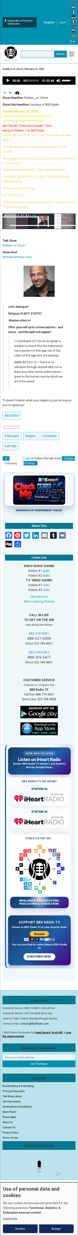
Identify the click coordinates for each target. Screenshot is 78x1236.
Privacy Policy (10, 1132)
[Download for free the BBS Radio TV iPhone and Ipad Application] (39, 728)
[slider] (31, 81)
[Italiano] (74, 21)
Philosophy (12, 436)
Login (27, 458)
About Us (7, 1122)
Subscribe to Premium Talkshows (20, 22)
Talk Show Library (12, 1096)
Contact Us (8, 1127)
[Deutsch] (74, 16)
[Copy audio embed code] (4, 93)
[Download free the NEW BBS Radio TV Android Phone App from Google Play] (39, 711)
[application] (39, 80)
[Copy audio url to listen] (10, 93)
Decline (20, 1228)
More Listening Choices (39, 601)
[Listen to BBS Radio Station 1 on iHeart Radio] (39, 797)
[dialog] (39, 1209)
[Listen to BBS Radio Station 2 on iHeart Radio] (39, 820)
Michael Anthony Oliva (17, 257)
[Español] (74, 35)
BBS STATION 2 (39, 652)
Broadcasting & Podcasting (18, 1086)
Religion (30, 436)
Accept (56, 1228)
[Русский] (74, 30)
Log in (62, 22)
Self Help (11, 446)
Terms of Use (10, 1137)
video (46, 585)
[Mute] (58, 80)
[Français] (74, 11)
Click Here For (39, 596)
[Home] (10, 54)
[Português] (74, 26)
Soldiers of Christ (13, 245)
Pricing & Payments (13, 1091)
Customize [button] (10, 1218)
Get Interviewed (11, 1101)
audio (46, 570)
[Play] (8, 80)
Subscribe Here (39, 956)
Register (49, 22)
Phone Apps (9, 1117)
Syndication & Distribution (17, 1106)
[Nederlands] (74, 7)
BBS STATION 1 (39, 633)
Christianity (49, 436)
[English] (74, 2)
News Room (9, 1111)
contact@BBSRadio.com (34, 1023)
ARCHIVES (12, 415)
